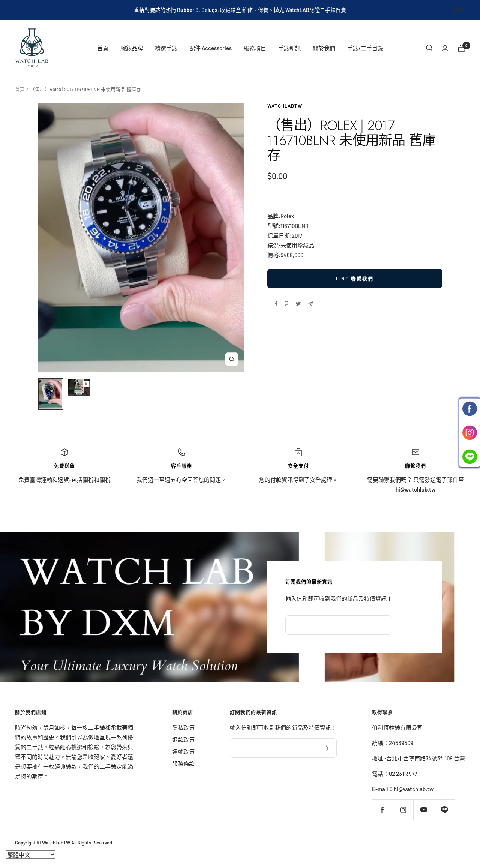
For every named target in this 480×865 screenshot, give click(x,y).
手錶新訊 (289, 48)
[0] (461, 48)
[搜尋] (429, 48)
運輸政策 (183, 751)
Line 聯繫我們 (355, 279)
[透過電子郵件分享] (310, 303)
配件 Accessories (210, 48)
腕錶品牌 (131, 48)
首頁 (102, 48)
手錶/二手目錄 (365, 48)
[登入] (445, 48)
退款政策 (183, 739)
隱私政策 (183, 727)
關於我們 (324, 48)
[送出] (326, 748)
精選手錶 (166, 48)
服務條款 (183, 763)
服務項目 (255, 48)
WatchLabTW (284, 106)
